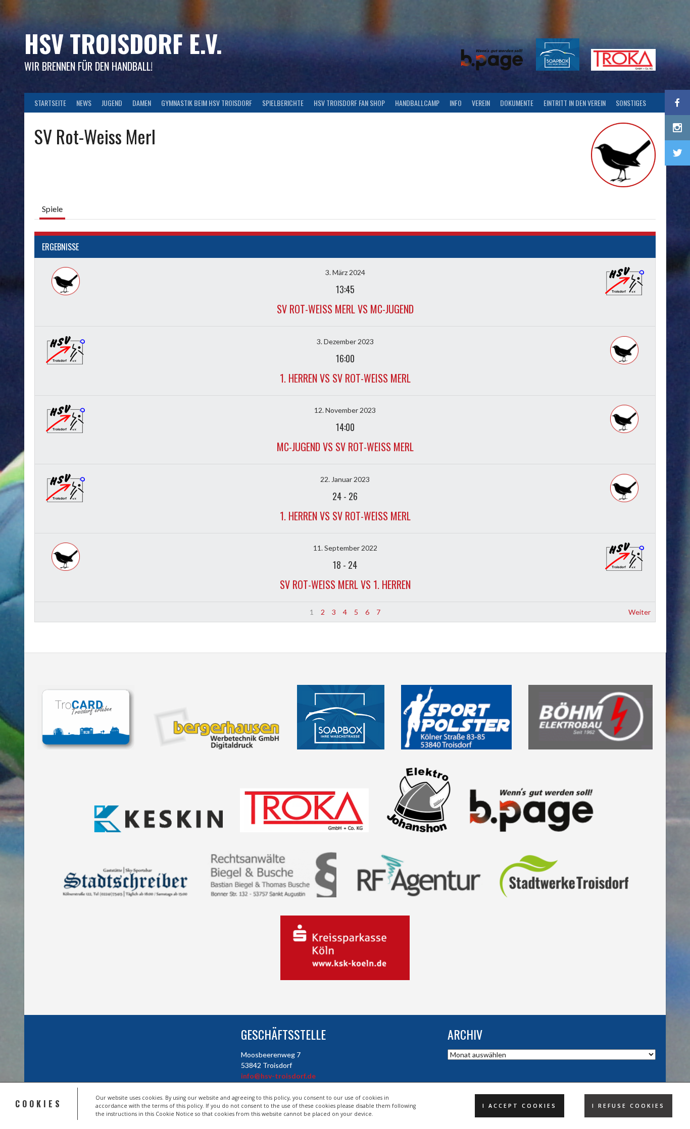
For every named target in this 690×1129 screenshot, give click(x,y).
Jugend (112, 102)
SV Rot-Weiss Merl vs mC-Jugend (345, 308)
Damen (141, 102)
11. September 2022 (345, 548)
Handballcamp (417, 102)
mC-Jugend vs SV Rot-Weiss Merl (345, 446)
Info (456, 102)
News (83, 102)
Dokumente (516, 102)
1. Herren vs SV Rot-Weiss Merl (345, 378)
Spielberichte (283, 102)
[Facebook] (677, 102)
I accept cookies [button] (519, 1105)
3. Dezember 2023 (345, 341)
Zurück (50, 612)
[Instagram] (677, 127)
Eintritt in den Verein (575, 102)
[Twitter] (677, 153)
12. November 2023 (345, 410)
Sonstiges (631, 102)
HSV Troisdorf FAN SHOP (349, 102)
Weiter (639, 612)
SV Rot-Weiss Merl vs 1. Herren (345, 584)
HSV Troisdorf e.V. (123, 43)
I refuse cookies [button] (628, 1105)
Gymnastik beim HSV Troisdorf (206, 102)
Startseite (50, 102)
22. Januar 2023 (345, 479)
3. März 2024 (345, 272)
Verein (481, 102)
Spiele (52, 208)
